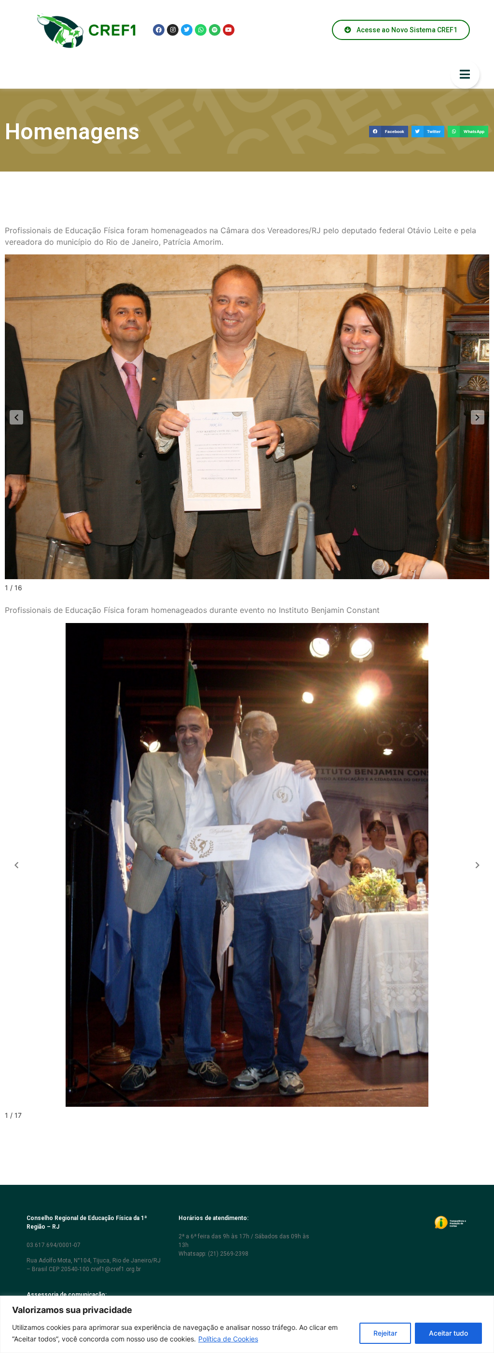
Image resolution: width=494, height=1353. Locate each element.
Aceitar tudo (448, 1333)
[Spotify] (214, 30)
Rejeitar (385, 1333)
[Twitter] (186, 30)
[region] (247, 1324)
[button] (388, 132)
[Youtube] (228, 30)
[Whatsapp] (200, 30)
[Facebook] (159, 30)
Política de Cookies (228, 1339)
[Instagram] (172, 30)
